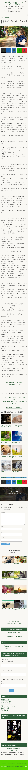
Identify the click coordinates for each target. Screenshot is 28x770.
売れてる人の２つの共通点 (17, 457)
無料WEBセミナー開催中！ (13, 407)
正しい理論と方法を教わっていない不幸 (17, 426)
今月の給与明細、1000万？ (17, 472)
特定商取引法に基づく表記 (21, 763)
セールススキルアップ (6, 704)
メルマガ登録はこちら (13, 384)
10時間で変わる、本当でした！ (6, 457)
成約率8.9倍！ (4, 471)
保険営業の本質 (5, 477)
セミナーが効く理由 (6, 702)
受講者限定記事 (5, 710)
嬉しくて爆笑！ (4, 442)
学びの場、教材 (5, 708)
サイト (2, 537)
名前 (2, 526)
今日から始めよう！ (16, 442)
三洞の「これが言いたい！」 (8, 706)
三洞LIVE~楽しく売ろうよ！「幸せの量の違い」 (6, 427)
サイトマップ (4, 763)
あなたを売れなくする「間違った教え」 (18, 477)
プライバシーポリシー (11, 763)
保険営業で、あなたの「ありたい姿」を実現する (14, 3)
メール (3, 532)
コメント (4, 512)
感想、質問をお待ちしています (13, 382)
